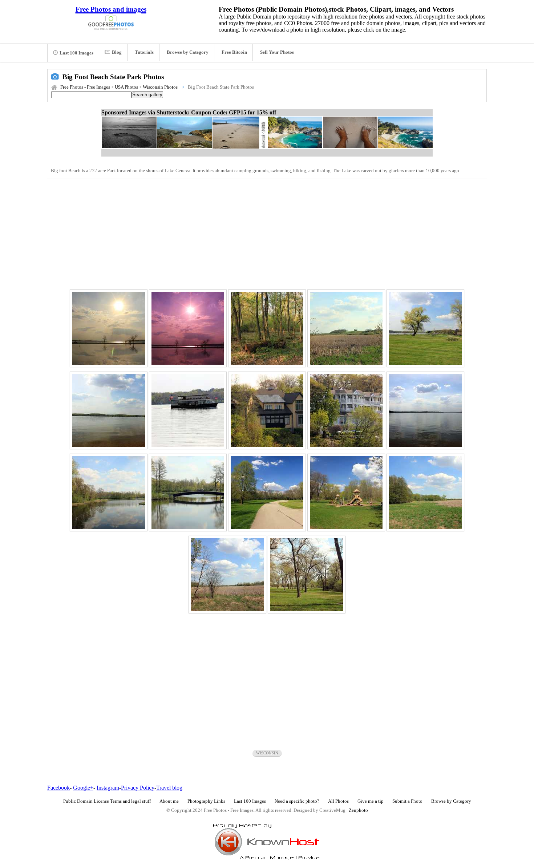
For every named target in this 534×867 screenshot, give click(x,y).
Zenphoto (358, 810)
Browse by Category (188, 52)
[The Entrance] (306, 574)
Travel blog (169, 788)
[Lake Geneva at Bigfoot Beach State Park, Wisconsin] (108, 410)
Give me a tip (370, 801)
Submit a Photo (407, 801)
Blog (117, 52)
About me (169, 801)
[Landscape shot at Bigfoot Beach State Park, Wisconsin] (346, 328)
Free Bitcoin (234, 52)
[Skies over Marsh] (227, 574)
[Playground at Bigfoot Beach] (346, 492)
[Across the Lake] (425, 410)
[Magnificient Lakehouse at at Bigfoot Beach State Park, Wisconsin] (346, 410)
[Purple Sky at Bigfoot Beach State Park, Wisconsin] (188, 328)
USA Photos (126, 87)
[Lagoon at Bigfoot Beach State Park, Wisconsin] (108, 492)
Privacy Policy (137, 788)
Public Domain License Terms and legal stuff (107, 801)
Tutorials (144, 52)
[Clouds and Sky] (425, 492)
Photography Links (206, 801)
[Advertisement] (267, 233)
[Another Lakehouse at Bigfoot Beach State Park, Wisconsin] (267, 410)
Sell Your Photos (277, 52)
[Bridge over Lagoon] (188, 492)
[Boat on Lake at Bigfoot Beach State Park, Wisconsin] (188, 410)
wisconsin (267, 753)
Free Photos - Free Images (85, 87)
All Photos (338, 801)
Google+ (83, 788)
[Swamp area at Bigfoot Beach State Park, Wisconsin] (267, 328)
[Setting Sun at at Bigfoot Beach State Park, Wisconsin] (108, 328)
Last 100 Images (76, 53)
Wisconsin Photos (160, 87)
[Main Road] (267, 492)
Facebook (58, 788)
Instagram (108, 788)
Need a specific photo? (297, 801)
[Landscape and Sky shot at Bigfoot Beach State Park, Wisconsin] (425, 328)
